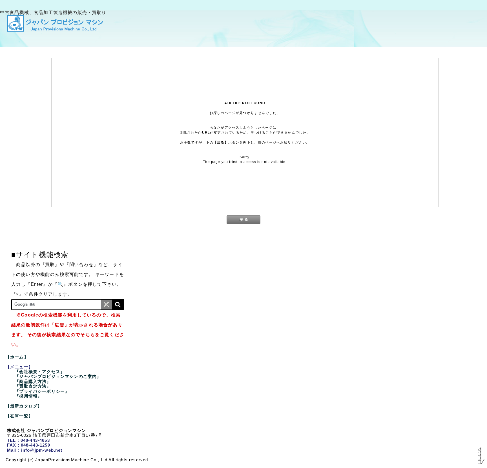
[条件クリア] (106, 304)
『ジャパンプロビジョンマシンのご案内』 (58, 376)
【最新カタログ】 (24, 406)
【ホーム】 (17, 357)
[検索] (117, 304)
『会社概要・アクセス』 (40, 371)
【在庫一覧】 (19, 415)
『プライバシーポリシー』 (42, 391)
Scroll (479, 452)
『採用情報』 (28, 396)
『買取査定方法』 (33, 386)
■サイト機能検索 (39, 254)
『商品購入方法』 (33, 381)
